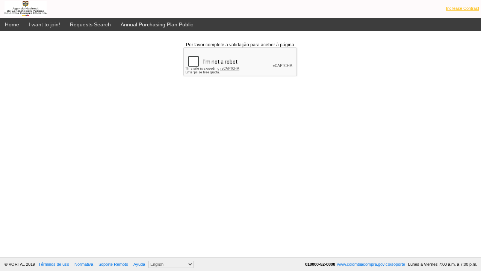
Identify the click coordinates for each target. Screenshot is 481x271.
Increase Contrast (462, 8)
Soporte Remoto (113, 264)
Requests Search (90, 24)
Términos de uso (53, 264)
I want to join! (44, 24)
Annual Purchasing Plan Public (157, 24)
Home (12, 24)
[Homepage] (26, 8)
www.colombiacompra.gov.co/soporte (371, 264)
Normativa (83, 264)
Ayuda (139, 264)
